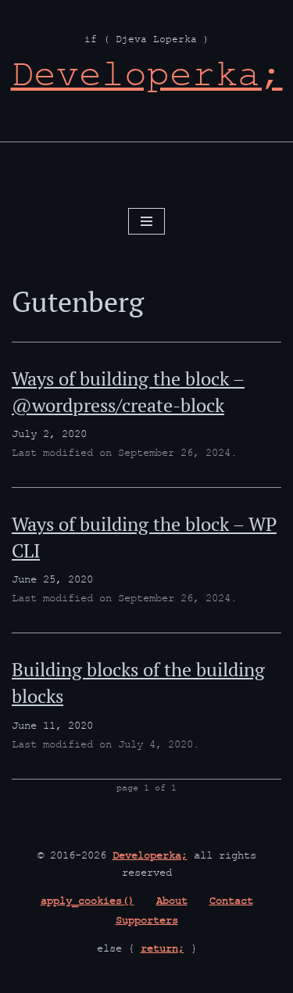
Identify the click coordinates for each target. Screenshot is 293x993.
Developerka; (150, 857)
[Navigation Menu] (146, 221)
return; (162, 950)
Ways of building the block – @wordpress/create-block (128, 392)
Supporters (147, 921)
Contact (231, 902)
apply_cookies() (87, 902)
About (172, 902)
